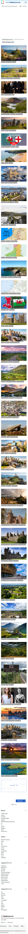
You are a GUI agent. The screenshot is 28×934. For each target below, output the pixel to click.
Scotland (3, 816)
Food (2, 908)
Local (2, 856)
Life (2, 843)
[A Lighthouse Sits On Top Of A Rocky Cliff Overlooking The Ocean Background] (14, 496)
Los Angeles (4, 900)
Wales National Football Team (8, 821)
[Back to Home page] (2, 2)
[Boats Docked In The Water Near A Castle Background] (14, 173)
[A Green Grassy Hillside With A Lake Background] (14, 630)
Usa (2, 901)
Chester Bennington (5, 872)
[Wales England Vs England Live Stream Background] (14, 139)
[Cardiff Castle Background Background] (14, 553)
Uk (1, 823)
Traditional (3, 865)
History (2, 847)
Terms (10, 926)
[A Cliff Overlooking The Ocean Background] (14, 268)
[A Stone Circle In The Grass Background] (14, 750)
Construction (4, 846)
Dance (2, 829)
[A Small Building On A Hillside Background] (14, 71)
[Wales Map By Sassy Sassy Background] (14, 250)
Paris (2, 896)
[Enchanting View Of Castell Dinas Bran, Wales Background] (14, 123)
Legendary (3, 857)
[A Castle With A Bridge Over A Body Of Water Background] (14, 731)
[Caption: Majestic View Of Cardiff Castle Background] (14, 516)
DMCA (22, 926)
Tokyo (2, 898)
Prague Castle (4, 880)
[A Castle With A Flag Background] (14, 610)
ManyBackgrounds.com (7, 39)
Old (2, 844)
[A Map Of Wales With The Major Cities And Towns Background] (14, 234)
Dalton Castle (4, 878)
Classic (2, 849)
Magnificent (4, 867)
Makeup (3, 906)
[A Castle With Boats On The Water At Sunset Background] (14, 713)
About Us (3, 922)
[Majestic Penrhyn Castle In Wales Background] (14, 318)
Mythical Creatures (5, 839)
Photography (4, 909)
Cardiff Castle (4, 813)
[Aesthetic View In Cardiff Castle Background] (14, 535)
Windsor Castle (4, 875)
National (3, 870)
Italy (2, 903)
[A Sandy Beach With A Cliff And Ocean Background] (14, 155)
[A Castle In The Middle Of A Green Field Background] (14, 591)
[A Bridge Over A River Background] (14, 214)
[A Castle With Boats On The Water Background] (14, 335)
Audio (2, 841)
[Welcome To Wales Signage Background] (14, 672)
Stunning (3, 869)
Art (2, 825)
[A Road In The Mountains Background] (14, 353)
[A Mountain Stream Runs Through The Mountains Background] (14, 390)
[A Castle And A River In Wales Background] (14, 193)
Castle (2, 826)
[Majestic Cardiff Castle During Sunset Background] (14, 571)
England (3, 820)
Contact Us (10, 922)
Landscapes (4, 851)
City (2, 892)
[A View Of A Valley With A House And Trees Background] (14, 649)
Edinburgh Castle (5, 874)
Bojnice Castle (4, 877)
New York (3, 895)
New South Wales (5, 818)
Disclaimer (16, 926)
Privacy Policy (3, 926)
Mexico (2, 905)
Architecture (4, 831)
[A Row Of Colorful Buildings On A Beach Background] (14, 445)
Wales (2, 852)
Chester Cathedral (5, 882)
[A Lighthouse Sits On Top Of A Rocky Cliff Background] (14, 53)
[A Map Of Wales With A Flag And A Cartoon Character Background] (14, 302)
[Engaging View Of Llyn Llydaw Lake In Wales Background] (14, 105)
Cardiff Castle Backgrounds (11, 6)
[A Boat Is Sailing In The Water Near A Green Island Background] (14, 768)
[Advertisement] (14, 23)
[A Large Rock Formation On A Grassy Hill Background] (14, 428)
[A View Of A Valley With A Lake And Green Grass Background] (14, 372)
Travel (2, 883)
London (2, 815)
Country (3, 893)
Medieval (3, 828)
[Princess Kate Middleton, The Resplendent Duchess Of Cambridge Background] (14, 695)
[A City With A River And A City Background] (14, 408)
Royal (2, 854)
